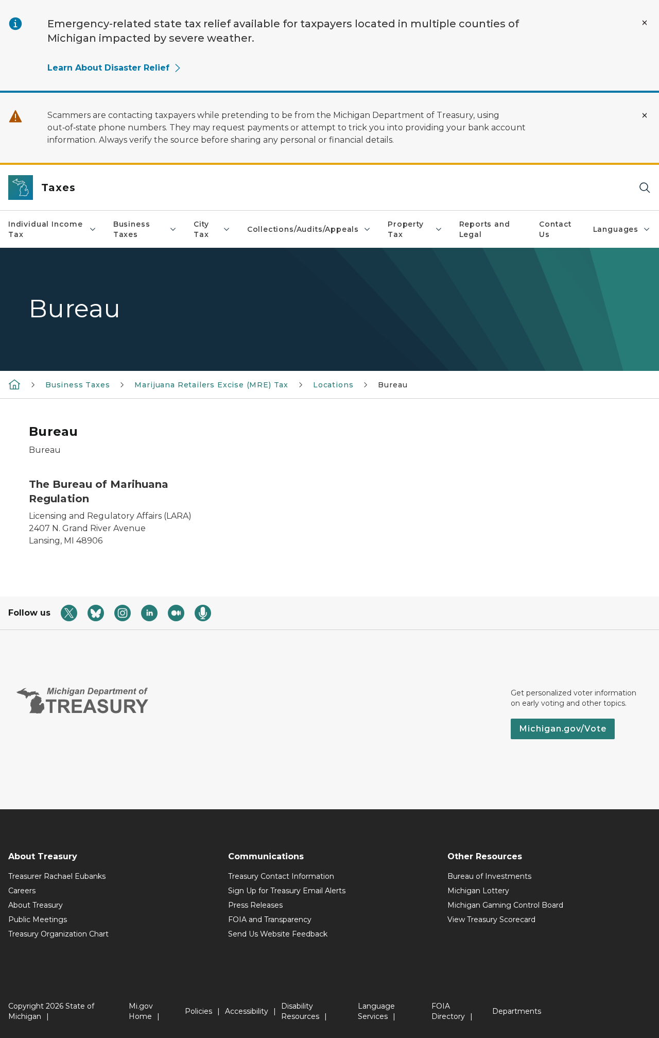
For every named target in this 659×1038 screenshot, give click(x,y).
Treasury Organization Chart (58, 934)
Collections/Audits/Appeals (303, 229)
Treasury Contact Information (281, 876)
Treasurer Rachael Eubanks (57, 876)
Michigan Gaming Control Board (505, 905)
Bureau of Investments (489, 876)
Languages (615, 229)
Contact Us (555, 229)
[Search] (644, 187)
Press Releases (255, 905)
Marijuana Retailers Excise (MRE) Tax (211, 384)
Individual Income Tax (45, 229)
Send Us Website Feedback (277, 934)
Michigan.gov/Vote (562, 729)
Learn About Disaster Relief (108, 68)
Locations (333, 384)
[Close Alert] (644, 22)
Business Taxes (131, 229)
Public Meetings (37, 919)
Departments (516, 1011)
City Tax (201, 229)
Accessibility (246, 1011)
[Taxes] (14, 384)
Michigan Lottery (478, 890)
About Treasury (35, 905)
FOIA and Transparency (269, 919)
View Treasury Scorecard (491, 919)
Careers (22, 890)
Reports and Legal (484, 229)
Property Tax (406, 229)
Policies (198, 1011)
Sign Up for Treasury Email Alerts (286, 890)
